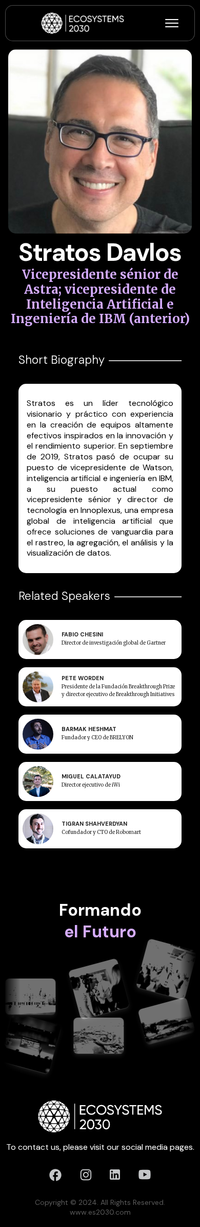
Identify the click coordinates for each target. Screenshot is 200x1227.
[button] (171, 23)
